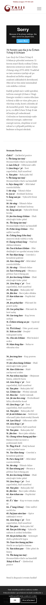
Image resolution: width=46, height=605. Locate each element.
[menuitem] (38, 8)
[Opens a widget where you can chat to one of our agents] (37, 601)
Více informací (28, 600)
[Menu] (38, 8)
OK (15, 600)
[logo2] (19, 8)
